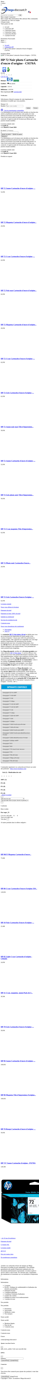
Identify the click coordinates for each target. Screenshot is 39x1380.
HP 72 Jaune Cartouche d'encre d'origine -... (18, 188)
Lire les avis (4, 76)
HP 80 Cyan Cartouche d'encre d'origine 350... (19, 889)
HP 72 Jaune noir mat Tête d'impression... (17, 427)
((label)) (3, 1358)
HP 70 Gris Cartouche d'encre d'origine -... (17, 1027)
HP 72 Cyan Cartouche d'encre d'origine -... (18, 256)
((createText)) (14, 1360)
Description (8, 629)
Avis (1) (7, 631)
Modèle (3, 106)
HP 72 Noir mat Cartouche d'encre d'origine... (19, 290)
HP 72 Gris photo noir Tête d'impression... (17, 495)
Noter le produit (6, 795)
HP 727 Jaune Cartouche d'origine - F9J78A (18, 1163)
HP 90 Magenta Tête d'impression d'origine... (18, 1095)
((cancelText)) (5, 1360)
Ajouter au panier (6, 134)
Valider (28, 108)
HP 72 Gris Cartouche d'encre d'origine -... (17, 393)
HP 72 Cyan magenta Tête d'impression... (17, 529)
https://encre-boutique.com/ (18, 768)
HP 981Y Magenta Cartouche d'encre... (16, 854)
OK (20, 15)
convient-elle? (18, 92)
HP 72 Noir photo (15, 653)
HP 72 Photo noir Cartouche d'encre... (15, 563)
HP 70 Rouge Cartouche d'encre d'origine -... (18, 1129)
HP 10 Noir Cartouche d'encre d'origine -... (17, 923)
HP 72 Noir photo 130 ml (17, 634)
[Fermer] (5, 42)
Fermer (35, 108)
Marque (3, 104)
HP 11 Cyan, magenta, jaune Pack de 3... (17, 993)
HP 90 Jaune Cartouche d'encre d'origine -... (18, 1061)
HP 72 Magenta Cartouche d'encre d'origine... (18, 222)
